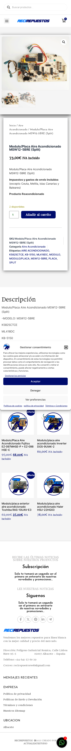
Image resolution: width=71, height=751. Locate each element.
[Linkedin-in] (43, 619)
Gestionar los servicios (15, 375)
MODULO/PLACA (19, 258)
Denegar (35, 390)
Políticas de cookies (13, 405)
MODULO (54, 254)
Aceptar (35, 381)
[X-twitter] (28, 619)
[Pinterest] (35, 619)
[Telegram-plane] (50, 619)
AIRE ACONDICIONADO (35, 250)
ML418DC (42, 254)
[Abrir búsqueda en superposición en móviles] (35, 7)
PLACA (53, 258)
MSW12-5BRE (39, 258)
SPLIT (12, 262)
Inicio (12, 125)
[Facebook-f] (20, 619)
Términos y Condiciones (56, 405)
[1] (61, 744)
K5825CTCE (16, 254)
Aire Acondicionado (34, 246)
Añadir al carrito (38, 214)
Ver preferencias (35, 399)
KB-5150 (30, 254)
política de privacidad (34, 405)
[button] (66, 347)
